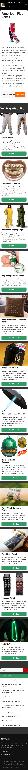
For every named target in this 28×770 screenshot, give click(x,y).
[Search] (25, 670)
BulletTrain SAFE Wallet (11, 368)
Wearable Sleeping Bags (12, 230)
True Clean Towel (9, 554)
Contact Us (4, 751)
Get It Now (20, 94)
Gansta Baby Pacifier (10, 184)
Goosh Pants (7, 138)
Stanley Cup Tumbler (8, 712)
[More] (25, 4)
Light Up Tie (6, 644)
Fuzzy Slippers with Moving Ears (11, 716)
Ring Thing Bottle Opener (12, 276)
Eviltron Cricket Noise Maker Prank (12, 680)
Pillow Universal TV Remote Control (13, 321)
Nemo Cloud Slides (7, 721)
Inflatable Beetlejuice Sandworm (11, 701)
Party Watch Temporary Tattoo (11, 509)
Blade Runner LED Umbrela (13, 414)
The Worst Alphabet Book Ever (11, 725)
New (18, 2)
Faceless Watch (8, 598)
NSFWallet (6, 739)
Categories (9, 2)
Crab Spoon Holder (8, 697)
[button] (14, 2)
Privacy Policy (5, 754)
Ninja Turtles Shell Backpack (9, 461)
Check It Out (14, 153)
